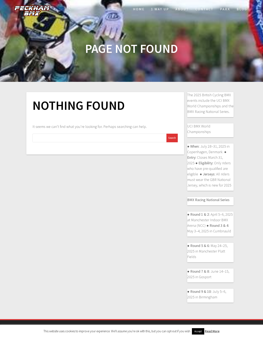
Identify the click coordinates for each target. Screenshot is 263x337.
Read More (212, 331)
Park (225, 9)
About (182, 9)
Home (139, 9)
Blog (242, 9)
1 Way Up (160, 9)
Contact (204, 9)
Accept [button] (198, 331)
